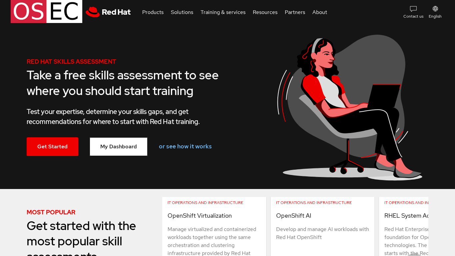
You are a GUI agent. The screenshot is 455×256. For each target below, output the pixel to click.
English (435, 16)
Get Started (52, 146)
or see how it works (185, 146)
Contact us (413, 16)
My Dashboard (118, 146)
